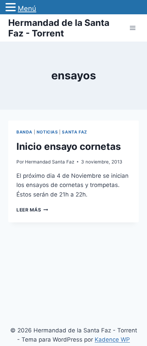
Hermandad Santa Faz (49, 161)
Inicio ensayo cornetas (68, 146)
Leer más (32, 210)
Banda (24, 132)
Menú (27, 8)
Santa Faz (74, 132)
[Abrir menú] (132, 27)
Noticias (47, 132)
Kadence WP (112, 339)
